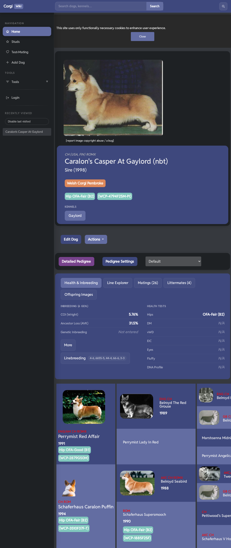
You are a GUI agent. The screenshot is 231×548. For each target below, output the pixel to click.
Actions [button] (94, 239)
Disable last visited (19, 121)
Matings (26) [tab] (148, 282)
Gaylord (75, 215)
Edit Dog (71, 239)
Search (154, 6)
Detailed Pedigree (76, 261)
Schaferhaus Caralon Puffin (85, 505)
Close (142, 36)
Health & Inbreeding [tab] (81, 282)
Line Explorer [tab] (117, 282)
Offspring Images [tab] (79, 294)
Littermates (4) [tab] (179, 282)
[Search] (223, 6)
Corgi (12, 6)
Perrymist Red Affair (79, 434)
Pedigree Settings (120, 261)
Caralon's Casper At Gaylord (24, 132)
